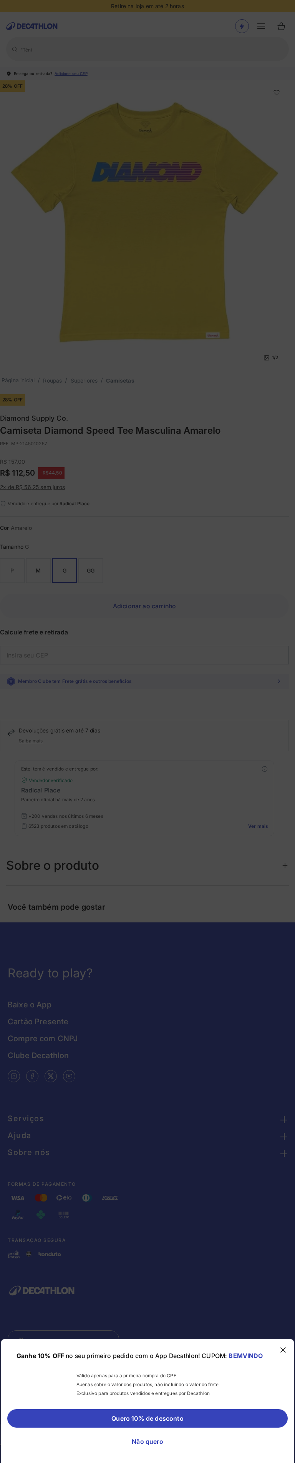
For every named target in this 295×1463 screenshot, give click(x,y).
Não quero (147, 1441)
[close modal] (283, 1350)
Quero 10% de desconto (147, 1418)
